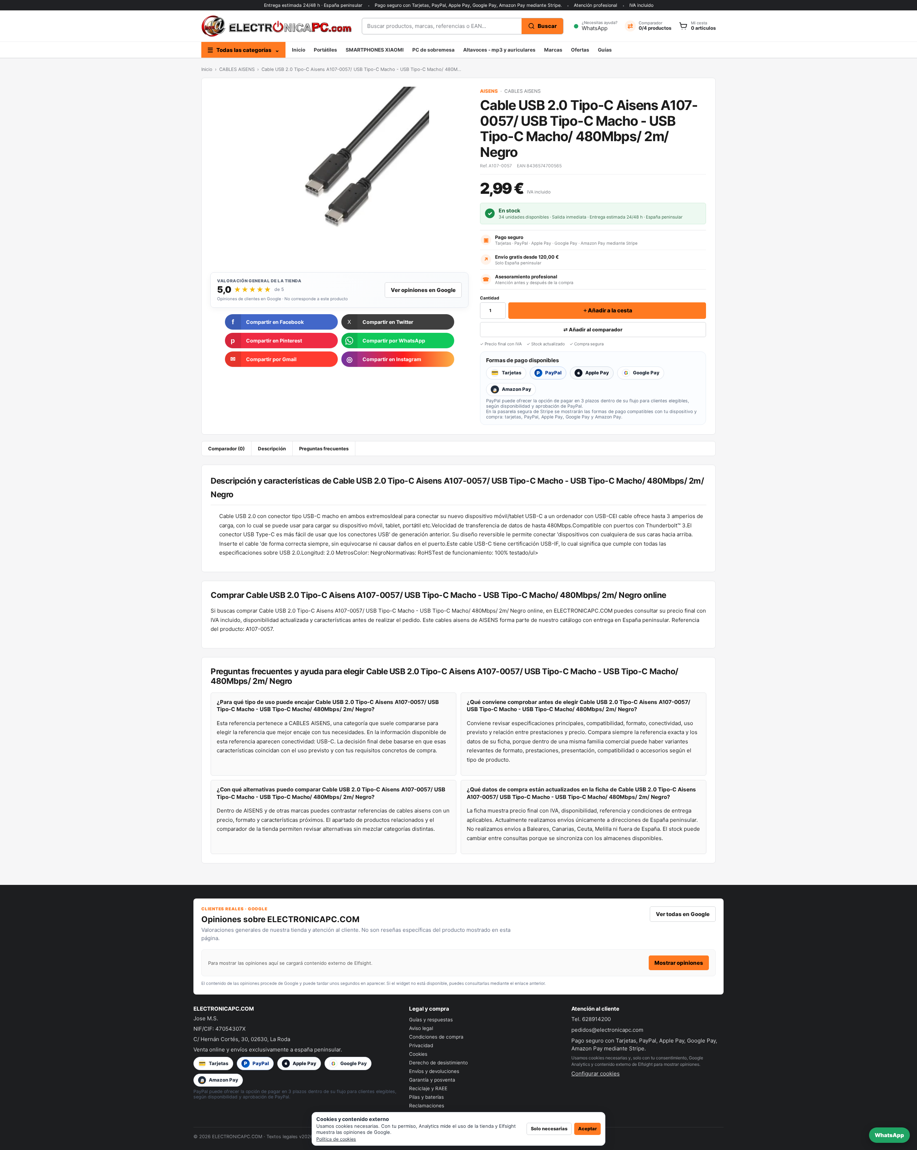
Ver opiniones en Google (423, 290)
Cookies (418, 1054)
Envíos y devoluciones (434, 1071)
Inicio (298, 50)
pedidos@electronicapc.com (607, 1029)
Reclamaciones (426, 1105)
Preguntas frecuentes (324, 448)
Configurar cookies (595, 1073)
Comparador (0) (226, 448)
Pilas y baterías (426, 1097)
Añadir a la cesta (607, 310)
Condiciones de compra (436, 1037)
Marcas (553, 50)
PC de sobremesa (433, 50)
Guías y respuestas (431, 1019)
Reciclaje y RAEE (428, 1088)
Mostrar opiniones (678, 962)
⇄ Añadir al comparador (593, 329)
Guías (605, 50)
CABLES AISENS (237, 69)
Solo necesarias (549, 1128)
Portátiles (325, 50)
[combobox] (442, 26)
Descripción (272, 448)
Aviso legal (421, 1028)
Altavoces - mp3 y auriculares (499, 50)
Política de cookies (336, 1139)
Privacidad (421, 1045)
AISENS (489, 91)
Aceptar (587, 1128)
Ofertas (580, 50)
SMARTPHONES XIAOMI (375, 50)
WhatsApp (889, 1135)
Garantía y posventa (432, 1080)
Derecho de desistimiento (438, 1062)
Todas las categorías (243, 50)
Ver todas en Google (683, 914)
